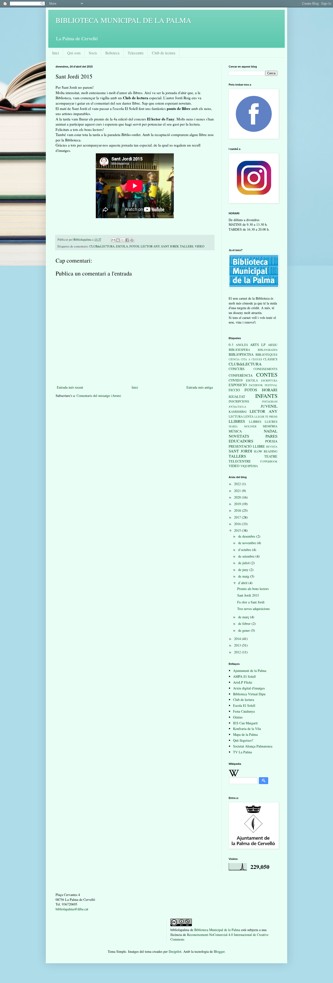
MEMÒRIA (270, 426)
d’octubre (245, 549)
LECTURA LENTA (241, 416)
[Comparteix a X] (122, 240)
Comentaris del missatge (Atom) (99, 395)
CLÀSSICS (270, 359)
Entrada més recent (70, 387)
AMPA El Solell (244, 676)
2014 (238, 638)
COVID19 (236, 380)
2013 (238, 645)
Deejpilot (175, 951)
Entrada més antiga (199, 387)
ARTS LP (257, 344)
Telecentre (136, 52)
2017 (238, 517)
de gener (244, 630)
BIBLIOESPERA (239, 350)
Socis (93, 52)
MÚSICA (235, 431)
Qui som (73, 52)
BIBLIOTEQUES (266, 355)
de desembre (247, 536)
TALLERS (186, 246)
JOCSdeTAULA (237, 406)
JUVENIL (269, 406)
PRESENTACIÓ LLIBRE (247, 446)
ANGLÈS (242, 345)
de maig (244, 576)
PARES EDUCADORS (253, 438)
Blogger (219, 951)
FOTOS (134, 246)
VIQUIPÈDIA (249, 466)
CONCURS (237, 368)
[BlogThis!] (118, 240)
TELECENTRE (240, 461)
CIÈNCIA (234, 359)
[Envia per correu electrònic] (113, 240)
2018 (238, 510)
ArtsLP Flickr (242, 682)
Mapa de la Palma (245, 734)
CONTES (266, 374)
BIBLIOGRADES (267, 350)
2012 (238, 652)
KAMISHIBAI (237, 412)
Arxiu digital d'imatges (249, 688)
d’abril (243, 582)
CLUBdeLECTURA (102, 246)
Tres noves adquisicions (253, 608)
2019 (238, 503)
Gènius (238, 717)
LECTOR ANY (150, 246)
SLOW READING (265, 451)
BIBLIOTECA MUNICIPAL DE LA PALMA (123, 20)
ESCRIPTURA (269, 380)
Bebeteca (112, 52)
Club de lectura (163, 52)
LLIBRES (237, 421)
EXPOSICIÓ (238, 385)
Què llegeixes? (243, 740)
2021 (238, 490)
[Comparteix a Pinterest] (131, 240)
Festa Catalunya (244, 711)
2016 (238, 523)
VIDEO (199, 246)
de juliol (244, 562)
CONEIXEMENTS (265, 369)
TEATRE (270, 456)
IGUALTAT (237, 396)
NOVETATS (239, 436)
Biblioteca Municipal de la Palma (217, 929)
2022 (238, 484)
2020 (238, 497)
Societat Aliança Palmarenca (252, 746)
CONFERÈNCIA (241, 375)
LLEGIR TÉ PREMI (266, 416)
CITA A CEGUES (251, 359)
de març (244, 617)
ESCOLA (122, 246)
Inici (55, 52)
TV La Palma (242, 752)
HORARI (269, 390)
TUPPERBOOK (268, 461)
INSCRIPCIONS (239, 401)
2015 (238, 530)
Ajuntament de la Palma (249, 670)
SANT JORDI (169, 246)
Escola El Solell (244, 705)
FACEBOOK (256, 385)
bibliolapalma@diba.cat (72, 909)
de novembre (247, 543)
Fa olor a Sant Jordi (250, 602)
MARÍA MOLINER (242, 426)
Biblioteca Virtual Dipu (249, 694)
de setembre (246, 556)
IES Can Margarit (245, 723)
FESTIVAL (271, 385)
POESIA (271, 441)
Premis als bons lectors (253, 588)
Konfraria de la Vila (247, 728)
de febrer (245, 623)
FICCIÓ (234, 390)
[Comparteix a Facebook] (127, 240)
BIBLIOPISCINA (241, 354)
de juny (243, 569)
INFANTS (266, 395)
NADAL (270, 431)
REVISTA (271, 446)
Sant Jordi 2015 (248, 595)
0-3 (231, 344)
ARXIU (272, 345)
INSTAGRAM (269, 401)
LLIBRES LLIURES (263, 422)
